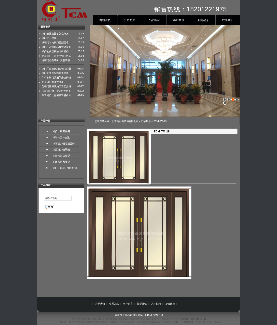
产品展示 (154, 20)
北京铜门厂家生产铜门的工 (56, 55)
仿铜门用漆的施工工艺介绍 (56, 86)
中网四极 (164, 319)
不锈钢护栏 (154, 322)
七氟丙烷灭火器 (190, 322)
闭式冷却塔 (100, 322)
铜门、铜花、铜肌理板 (65, 167)
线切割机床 (205, 322)
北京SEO (146, 319)
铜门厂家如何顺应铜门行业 (56, 68)
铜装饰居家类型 (61, 161)
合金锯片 (217, 322)
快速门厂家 (75, 322)
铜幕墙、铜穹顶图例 (64, 143)
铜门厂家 (103, 319)
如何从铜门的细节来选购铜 (56, 77)
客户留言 (128, 303)
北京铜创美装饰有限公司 (125, 121)
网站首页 (105, 20)
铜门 (95, 319)
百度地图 (135, 319)
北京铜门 (87, 319)
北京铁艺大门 (114, 322)
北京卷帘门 (141, 322)
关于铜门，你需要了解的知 (56, 95)
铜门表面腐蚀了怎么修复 (55, 33)
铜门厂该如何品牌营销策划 (56, 47)
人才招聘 (156, 303)
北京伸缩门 (128, 322)
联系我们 (227, 20)
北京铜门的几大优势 (53, 82)
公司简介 (129, 20)
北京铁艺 (166, 322)
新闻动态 (203, 20)
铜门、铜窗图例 (61, 131)
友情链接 (170, 303)
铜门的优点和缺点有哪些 (55, 51)
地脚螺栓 (176, 322)
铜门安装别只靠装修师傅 (55, 73)
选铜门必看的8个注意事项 (56, 60)
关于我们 (100, 303)
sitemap (113, 319)
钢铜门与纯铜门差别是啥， (56, 42)
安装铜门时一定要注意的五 (56, 91)
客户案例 (178, 20)
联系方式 (114, 303)
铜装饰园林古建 (61, 137)
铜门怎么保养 (49, 38)
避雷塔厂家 (88, 322)
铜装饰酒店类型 (61, 155)
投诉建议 (142, 303)
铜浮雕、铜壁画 (61, 149)
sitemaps (124, 319)
